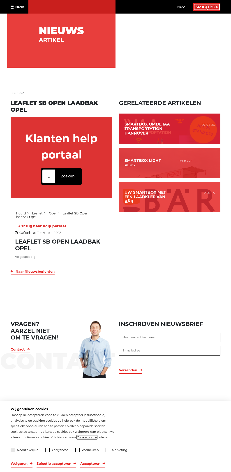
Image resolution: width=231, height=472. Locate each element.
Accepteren (90, 463)
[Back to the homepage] (206, 7)
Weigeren (19, 463)
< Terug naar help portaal (42, 226)
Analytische (60, 450)
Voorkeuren (90, 450)
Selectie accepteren (54, 463)
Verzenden (128, 370)
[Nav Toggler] (13, 7)
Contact (18, 349)
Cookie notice (87, 437)
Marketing (119, 450)
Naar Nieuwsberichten (35, 271)
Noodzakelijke (27, 450)
